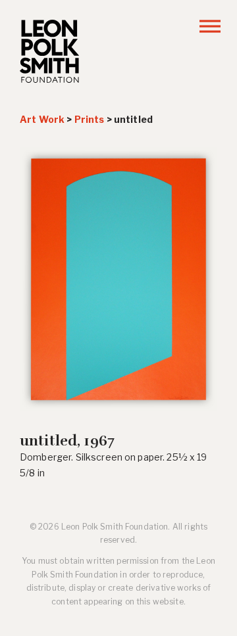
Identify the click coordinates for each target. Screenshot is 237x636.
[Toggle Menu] (210, 26)
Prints (89, 119)
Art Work (42, 119)
